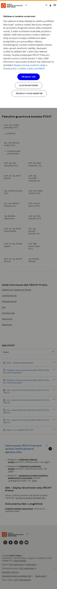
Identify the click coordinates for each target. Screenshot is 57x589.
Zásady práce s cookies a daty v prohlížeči (24, 68)
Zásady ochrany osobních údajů (29, 65)
